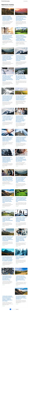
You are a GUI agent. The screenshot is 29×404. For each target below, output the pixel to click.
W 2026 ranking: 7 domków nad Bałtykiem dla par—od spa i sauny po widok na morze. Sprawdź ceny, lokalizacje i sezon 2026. (21, 219)
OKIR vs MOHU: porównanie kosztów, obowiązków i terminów (20, 257)
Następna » (17, 309)
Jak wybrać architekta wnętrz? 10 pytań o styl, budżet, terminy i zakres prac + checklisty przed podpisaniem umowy (7, 219)
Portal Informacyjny (5, 1)
